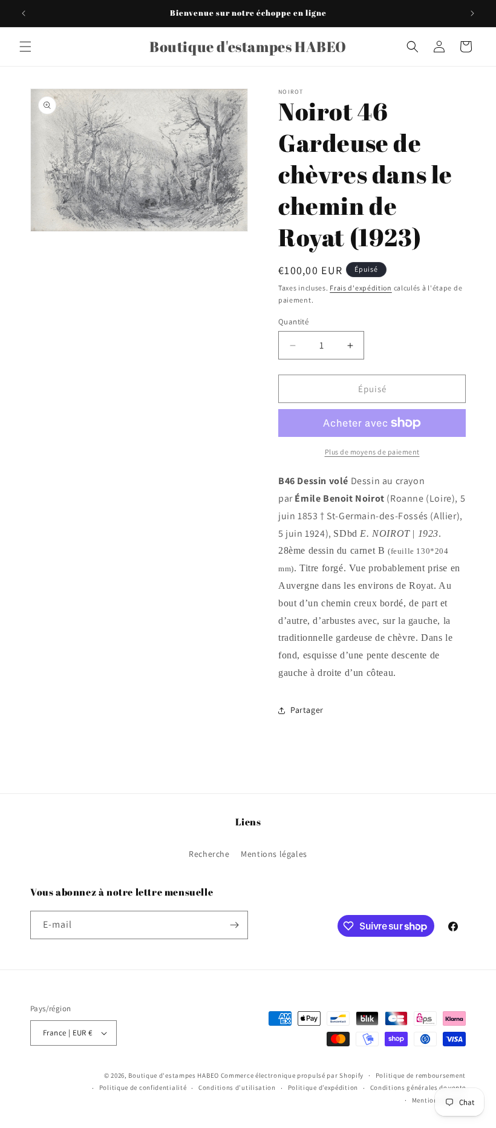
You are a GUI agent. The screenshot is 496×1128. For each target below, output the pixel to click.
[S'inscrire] (234, 925)
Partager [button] (307, 709)
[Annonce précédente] (23, 13)
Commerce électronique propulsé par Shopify (292, 1075)
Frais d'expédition (361, 287)
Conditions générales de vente (418, 1087)
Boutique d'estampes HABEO (173, 1075)
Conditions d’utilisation (237, 1087)
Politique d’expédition (323, 1087)
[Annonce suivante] (472, 13)
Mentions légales (274, 853)
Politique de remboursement (421, 1075)
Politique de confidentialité (143, 1087)
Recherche (209, 853)
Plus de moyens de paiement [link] (372, 451)
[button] (25, 46)
